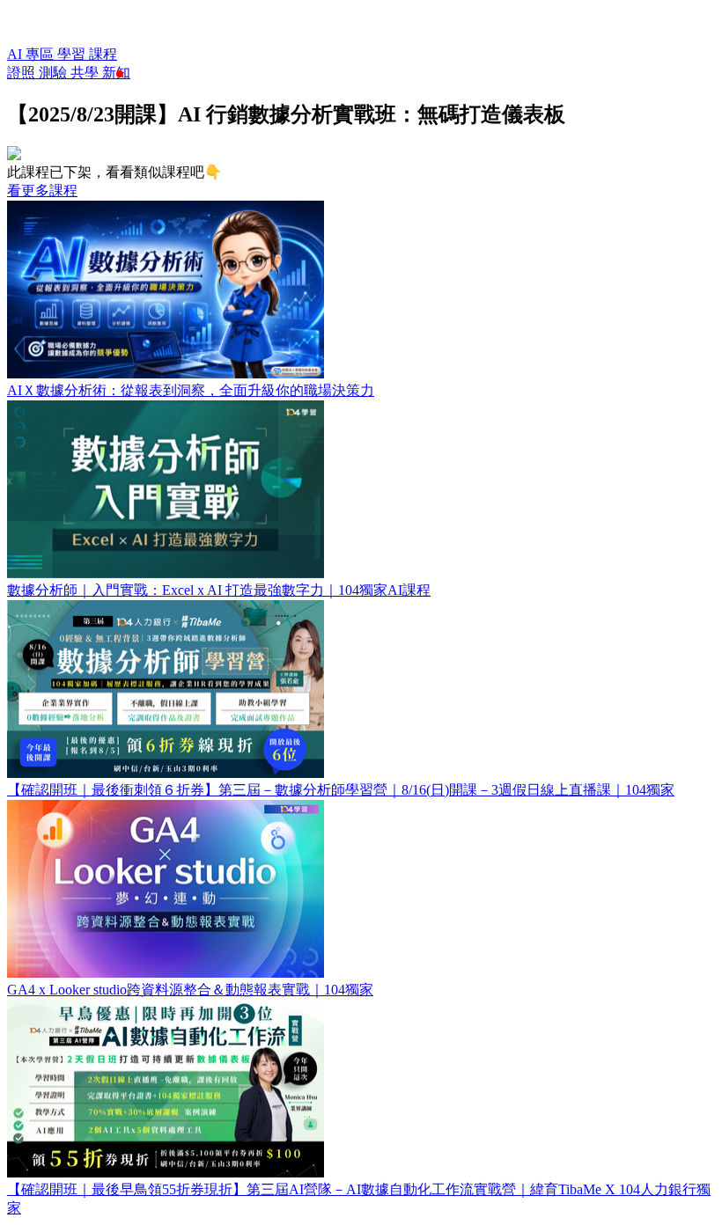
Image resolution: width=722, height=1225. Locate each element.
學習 (73, 54)
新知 (116, 72)
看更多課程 (42, 190)
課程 (103, 54)
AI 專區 (32, 54)
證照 (23, 72)
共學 (86, 72)
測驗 (54, 72)
